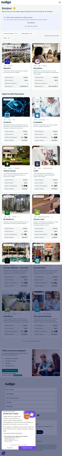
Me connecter (31, 22)
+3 (27, 86)
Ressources (9, 406)
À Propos (9, 402)
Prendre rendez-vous (11, 370)
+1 (57, 86)
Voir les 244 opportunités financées (31, 341)
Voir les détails (16, 107)
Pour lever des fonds (12, 398)
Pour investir (10, 389)
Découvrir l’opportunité (16, 53)
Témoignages (10, 394)
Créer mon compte (32, 26)
